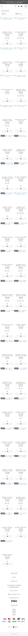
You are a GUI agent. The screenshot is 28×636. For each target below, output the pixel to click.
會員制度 (14, 609)
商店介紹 (14, 577)
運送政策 (14, 612)
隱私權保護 (14, 611)
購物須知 (14, 614)
